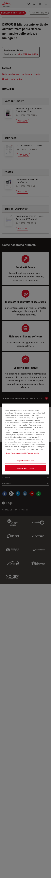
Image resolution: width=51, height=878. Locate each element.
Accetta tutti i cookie (25, 468)
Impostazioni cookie (25, 461)
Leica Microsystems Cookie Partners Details (22, 453)
